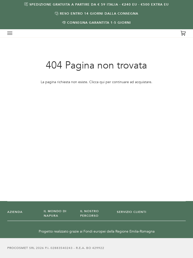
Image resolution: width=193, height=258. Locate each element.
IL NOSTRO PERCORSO (89, 213)
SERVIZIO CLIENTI (131, 212)
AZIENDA (15, 212)
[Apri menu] (14, 33)
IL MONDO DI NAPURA (55, 213)
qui (102, 82)
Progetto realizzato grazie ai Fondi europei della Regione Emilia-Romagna (97, 231)
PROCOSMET (18, 248)
